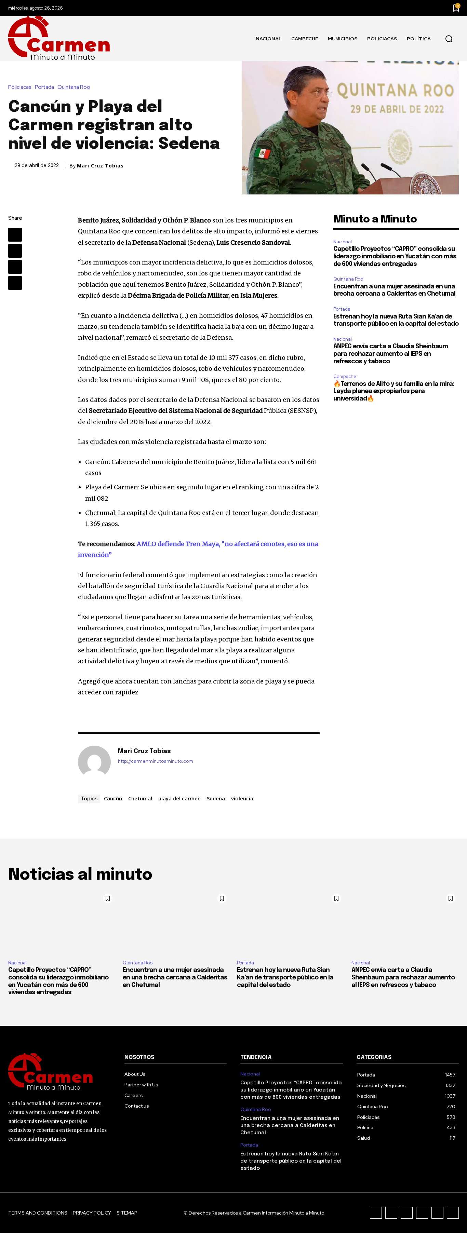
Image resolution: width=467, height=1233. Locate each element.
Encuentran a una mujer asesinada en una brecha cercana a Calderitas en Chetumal (175, 977)
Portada (44, 87)
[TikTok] (407, 1213)
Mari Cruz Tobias (100, 166)
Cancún (113, 798)
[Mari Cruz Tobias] (94, 762)
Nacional (342, 242)
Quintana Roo (73, 87)
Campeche (344, 376)
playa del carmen (179, 798)
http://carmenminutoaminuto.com (155, 761)
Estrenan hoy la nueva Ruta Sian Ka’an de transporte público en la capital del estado (285, 977)
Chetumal (140, 798)
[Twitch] (422, 1213)
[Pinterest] (15, 267)
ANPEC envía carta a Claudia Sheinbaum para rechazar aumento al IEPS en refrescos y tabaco (390, 353)
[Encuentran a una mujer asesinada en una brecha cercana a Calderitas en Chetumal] (176, 922)
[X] (15, 251)
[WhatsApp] (15, 283)
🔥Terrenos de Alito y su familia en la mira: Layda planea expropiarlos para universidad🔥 (393, 391)
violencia (242, 798)
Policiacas (19, 87)
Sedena (216, 798)
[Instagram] (391, 1213)
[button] (449, 39)
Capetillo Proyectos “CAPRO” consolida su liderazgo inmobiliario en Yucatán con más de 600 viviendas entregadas (394, 256)
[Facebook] (15, 235)
